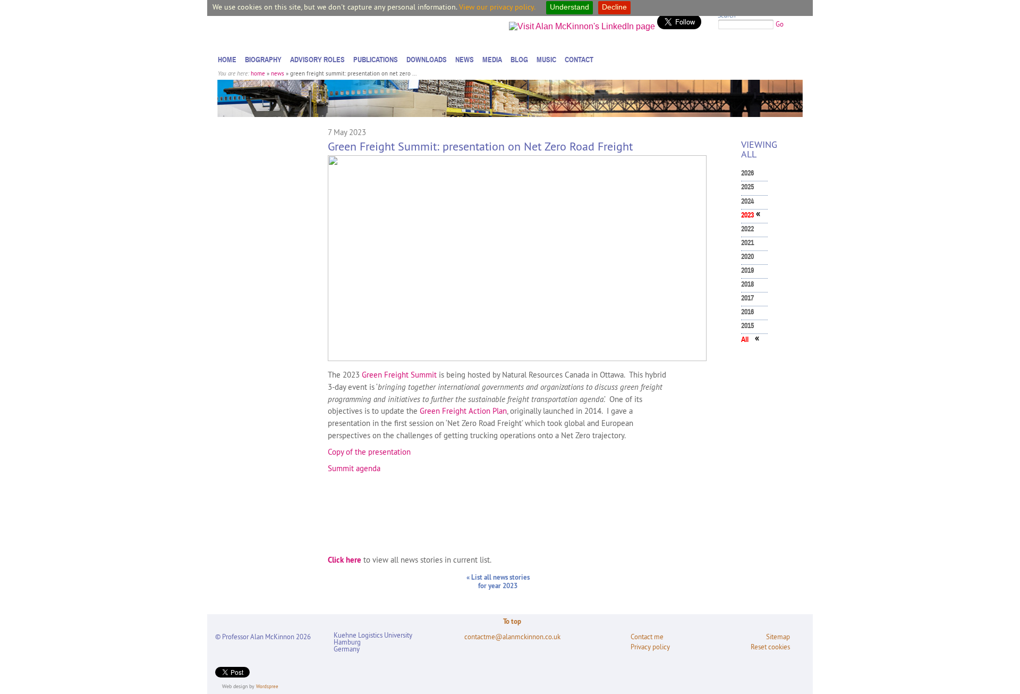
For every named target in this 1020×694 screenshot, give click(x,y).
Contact (579, 59)
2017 (747, 298)
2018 (747, 284)
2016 (747, 311)
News (464, 59)
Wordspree (267, 686)
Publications (375, 59)
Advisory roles (317, 59)
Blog (519, 59)
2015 (747, 325)
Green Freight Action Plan (463, 411)
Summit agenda (354, 468)
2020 (747, 256)
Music (546, 59)
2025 (747, 186)
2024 (747, 201)
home (258, 73)
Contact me (647, 636)
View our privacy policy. (497, 7)
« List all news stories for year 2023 (498, 581)
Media (492, 59)
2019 (747, 270)
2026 (747, 173)
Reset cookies (770, 646)
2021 (747, 242)
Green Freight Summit (399, 375)
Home (227, 59)
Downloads (426, 59)
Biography (263, 59)
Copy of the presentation (369, 452)
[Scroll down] (1000, 664)
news (277, 73)
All (745, 339)
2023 (747, 215)
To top (512, 621)
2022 (747, 228)
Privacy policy (650, 646)
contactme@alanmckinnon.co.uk (512, 636)
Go (780, 24)
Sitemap (778, 636)
